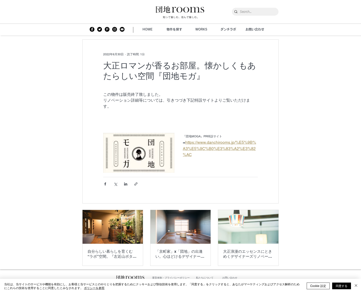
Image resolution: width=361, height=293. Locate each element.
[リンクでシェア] (136, 184)
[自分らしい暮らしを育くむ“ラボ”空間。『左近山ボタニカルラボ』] (113, 227)
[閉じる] (355, 286)
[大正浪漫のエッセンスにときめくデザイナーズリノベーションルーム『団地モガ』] (248, 227)
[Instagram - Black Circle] (114, 29)
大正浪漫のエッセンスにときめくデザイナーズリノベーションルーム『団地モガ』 (247, 254)
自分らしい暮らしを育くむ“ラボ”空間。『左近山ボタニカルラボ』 (112, 254)
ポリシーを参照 (94, 288)
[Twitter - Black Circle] (99, 29)
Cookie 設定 (318, 286)
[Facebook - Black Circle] (92, 29)
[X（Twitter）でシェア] (115, 184)
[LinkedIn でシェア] (126, 184)
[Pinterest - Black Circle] (107, 29)
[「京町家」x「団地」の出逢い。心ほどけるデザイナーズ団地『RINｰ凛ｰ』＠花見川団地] (180, 227)
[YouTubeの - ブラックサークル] (122, 29)
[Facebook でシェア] (105, 184)
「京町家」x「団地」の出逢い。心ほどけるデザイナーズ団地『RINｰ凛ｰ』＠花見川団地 (179, 254)
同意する (341, 286)
